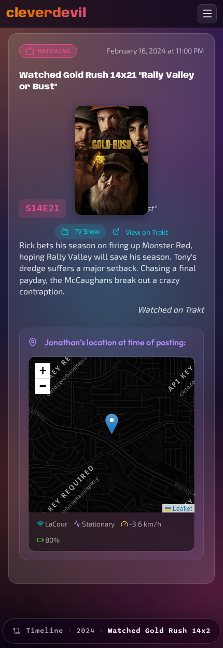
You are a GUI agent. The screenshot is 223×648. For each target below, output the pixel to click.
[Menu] (207, 13)
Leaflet (181, 508)
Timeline (44, 630)
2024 (85, 630)
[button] (111, 424)
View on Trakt (147, 231)
